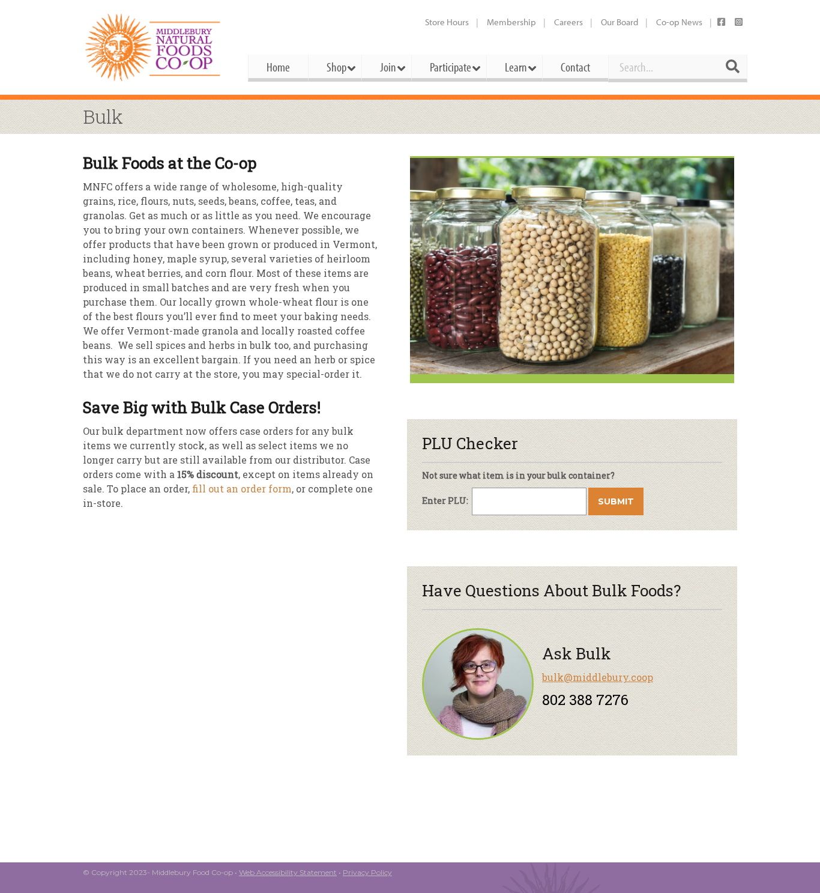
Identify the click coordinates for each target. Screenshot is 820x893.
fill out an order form (242, 488)
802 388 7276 (585, 699)
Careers (568, 22)
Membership (511, 22)
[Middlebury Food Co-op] (154, 47)
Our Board (619, 22)
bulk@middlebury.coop (597, 677)
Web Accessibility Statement (288, 872)
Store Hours (447, 22)
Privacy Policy (367, 872)
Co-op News (679, 22)
